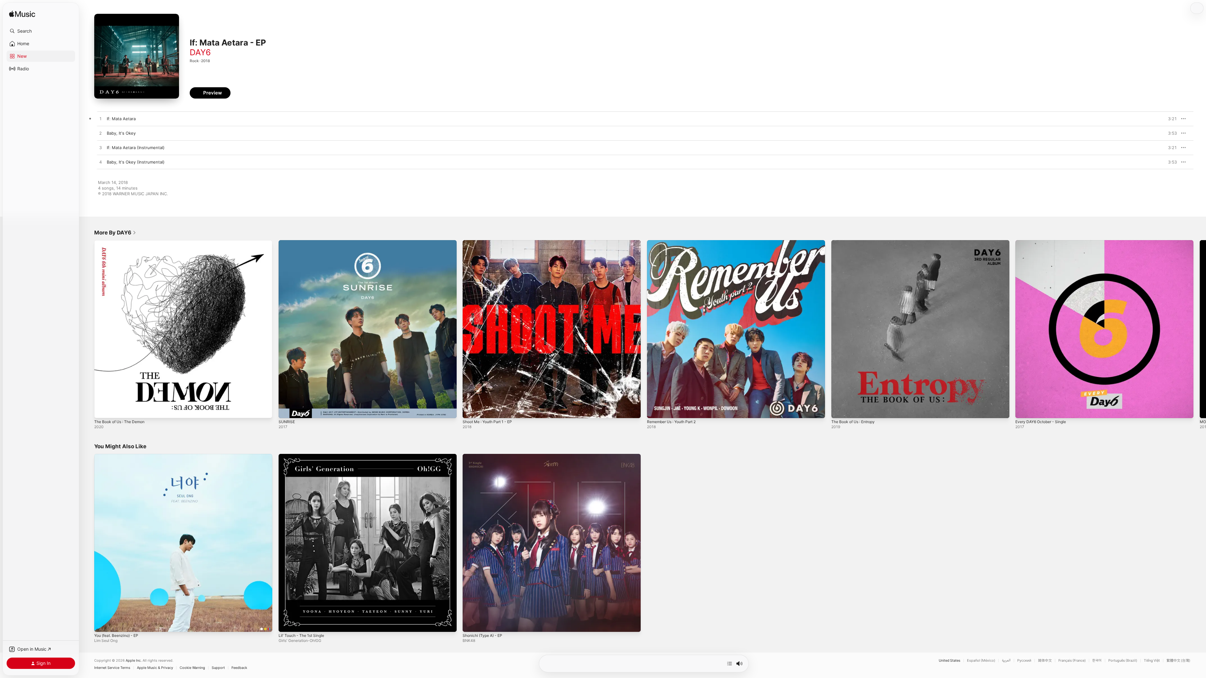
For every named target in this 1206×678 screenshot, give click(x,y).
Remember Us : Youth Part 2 (675, 242)
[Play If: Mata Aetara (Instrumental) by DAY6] (100, 148)
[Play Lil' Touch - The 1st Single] (286, 623)
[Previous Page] (88, 329)
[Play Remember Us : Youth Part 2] (655, 410)
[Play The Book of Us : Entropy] (839, 410)
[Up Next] (729, 663)
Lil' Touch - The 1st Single (304, 456)
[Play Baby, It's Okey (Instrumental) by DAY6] (100, 162)
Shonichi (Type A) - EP (485, 456)
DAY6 (200, 52)
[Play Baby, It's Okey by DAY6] (100, 133)
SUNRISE (287, 242)
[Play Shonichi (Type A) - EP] (470, 623)
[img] (22, 14)
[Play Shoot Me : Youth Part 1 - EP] (470, 410)
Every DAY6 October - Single (1043, 242)
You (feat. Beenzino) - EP (119, 456)
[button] (41, 31)
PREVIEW (1170, 119)
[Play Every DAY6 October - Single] (1023, 410)
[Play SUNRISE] (286, 410)
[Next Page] (1199, 329)
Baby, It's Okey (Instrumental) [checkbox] (136, 161)
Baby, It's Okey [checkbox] (121, 133)
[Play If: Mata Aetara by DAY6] (100, 119)
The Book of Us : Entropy (856, 242)
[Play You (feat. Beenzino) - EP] (102, 623)
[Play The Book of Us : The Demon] (102, 410)
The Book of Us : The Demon (122, 242)
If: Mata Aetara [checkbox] (121, 118)
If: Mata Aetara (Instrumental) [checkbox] (136, 147)
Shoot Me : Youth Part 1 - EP (491, 242)
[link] (115, 232)
